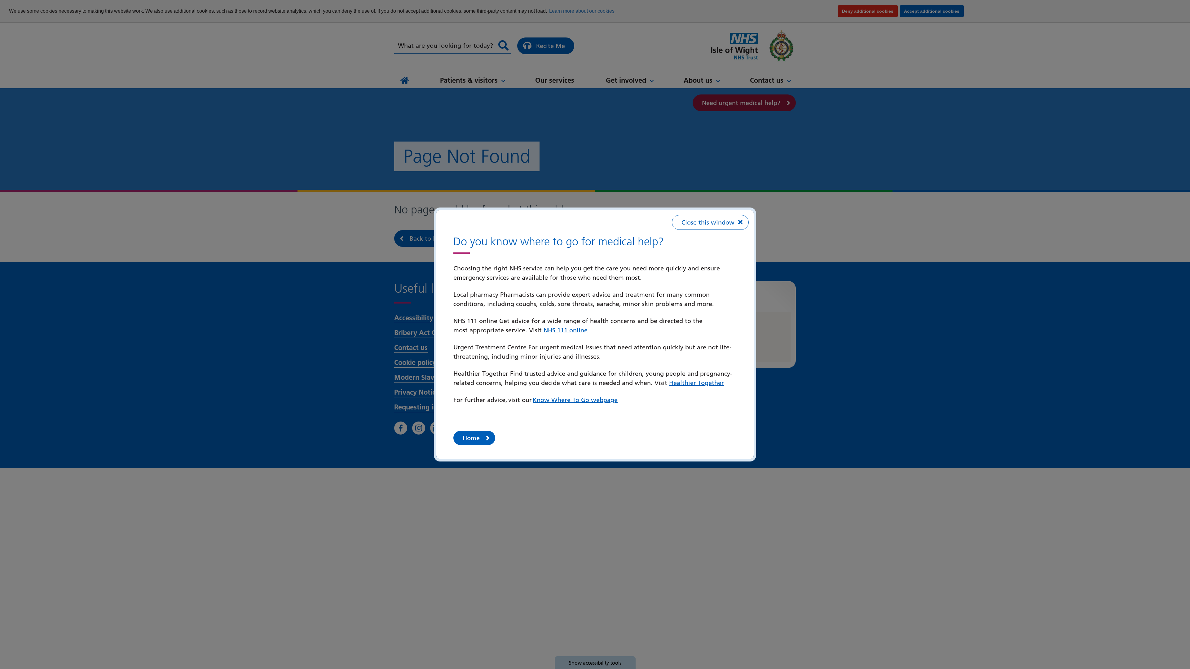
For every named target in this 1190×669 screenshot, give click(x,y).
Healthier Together (696, 383)
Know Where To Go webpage (575, 400)
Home (471, 438)
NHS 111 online (566, 330)
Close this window (707, 222)
